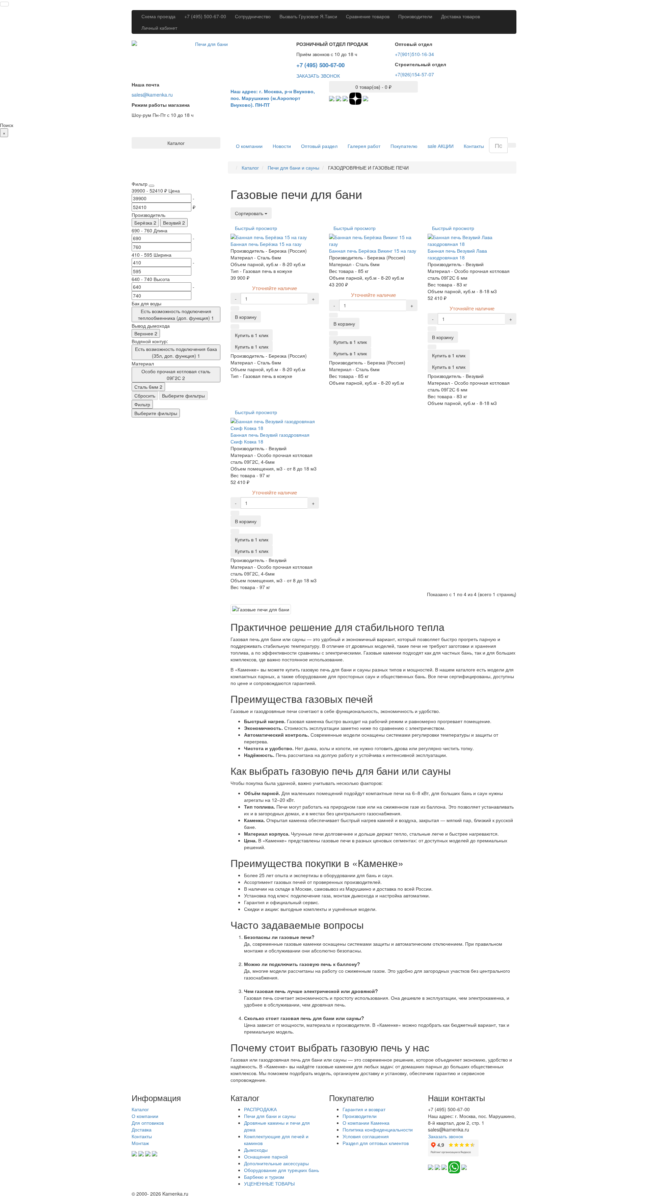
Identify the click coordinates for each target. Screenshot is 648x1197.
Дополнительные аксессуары (276, 1163)
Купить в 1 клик (251, 346)
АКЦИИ (441, 146)
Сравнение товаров (367, 16)
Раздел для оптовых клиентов (376, 1143)
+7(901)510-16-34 (414, 54)
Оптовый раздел (319, 146)
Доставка (142, 1129)
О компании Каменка (366, 1122)
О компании (249, 146)
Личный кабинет (159, 27)
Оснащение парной (266, 1156)
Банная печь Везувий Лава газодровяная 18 (457, 254)
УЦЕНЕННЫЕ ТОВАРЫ (269, 1183)
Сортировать (250, 213)
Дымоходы (256, 1149)
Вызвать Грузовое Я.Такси (308, 16)
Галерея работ (364, 146)
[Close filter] (151, 186)
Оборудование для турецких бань (281, 1170)
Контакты (474, 146)
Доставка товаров (460, 16)
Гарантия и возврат (364, 1109)
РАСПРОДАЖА (260, 1109)
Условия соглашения (366, 1136)
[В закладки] (235, 308)
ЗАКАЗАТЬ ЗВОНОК (318, 75)
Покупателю (403, 146)
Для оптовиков (148, 1122)
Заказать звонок (445, 1136)
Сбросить (144, 395)
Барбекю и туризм (264, 1176)
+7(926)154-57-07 (414, 74)
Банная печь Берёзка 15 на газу (266, 243)
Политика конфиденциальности (378, 1129)
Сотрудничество (253, 16)
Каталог (140, 1109)
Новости (282, 146)
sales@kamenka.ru (152, 94)
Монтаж (140, 1143)
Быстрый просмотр (256, 228)
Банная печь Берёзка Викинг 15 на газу (372, 250)
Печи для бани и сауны (270, 1116)
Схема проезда (158, 16)
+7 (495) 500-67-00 (205, 16)
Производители (415, 16)
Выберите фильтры (183, 395)
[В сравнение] (235, 326)
